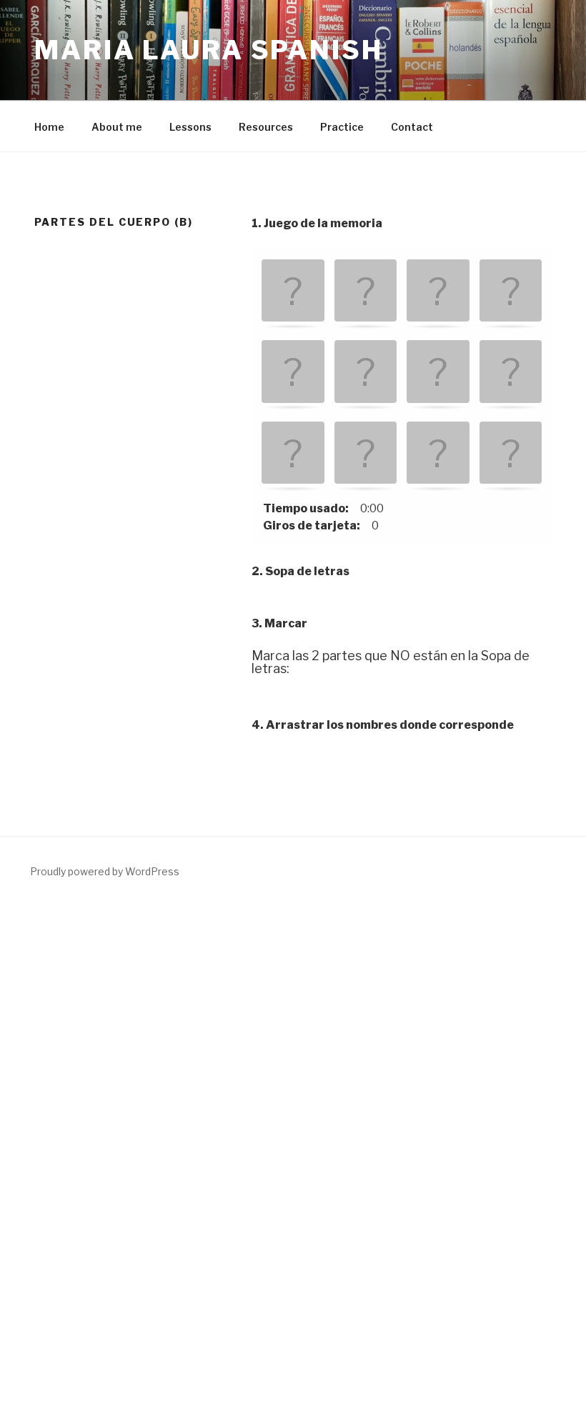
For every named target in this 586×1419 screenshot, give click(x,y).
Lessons (190, 127)
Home (49, 127)
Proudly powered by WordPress (104, 871)
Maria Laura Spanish (208, 50)
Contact (412, 127)
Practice (342, 127)
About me (116, 127)
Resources (266, 127)
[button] (293, 292)
